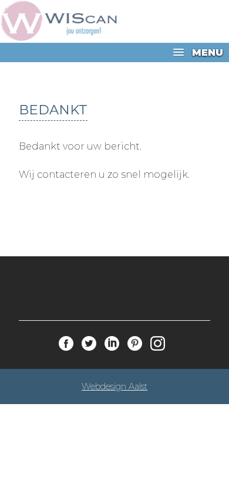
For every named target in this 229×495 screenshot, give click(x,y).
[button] (114, 52)
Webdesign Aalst (114, 386)
